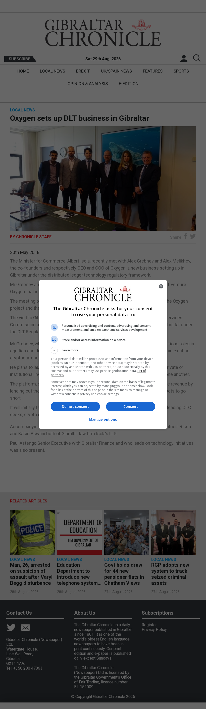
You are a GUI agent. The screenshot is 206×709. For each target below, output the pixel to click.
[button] (103, 350)
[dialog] (103, 354)
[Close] (161, 286)
